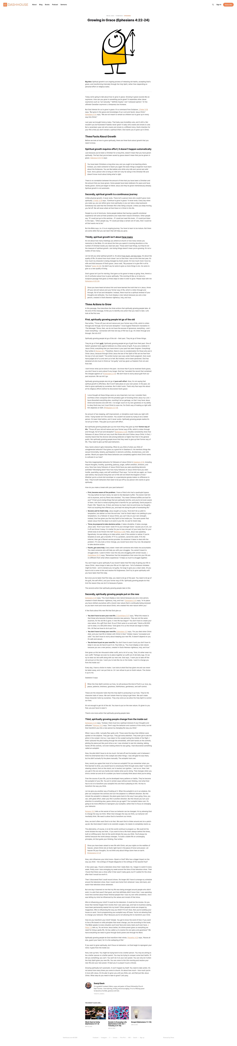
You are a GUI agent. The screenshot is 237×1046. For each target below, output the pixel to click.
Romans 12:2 (98, 725)
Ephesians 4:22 (121, 432)
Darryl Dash (99, 983)
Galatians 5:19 (138, 462)
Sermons (64, 4)
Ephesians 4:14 (90, 114)
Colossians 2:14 (109, 374)
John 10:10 (96, 266)
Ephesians (127, 15)
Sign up (142, 1037)
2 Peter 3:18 (143, 109)
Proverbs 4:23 (133, 938)
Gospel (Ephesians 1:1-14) (141, 1022)
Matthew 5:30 (119, 532)
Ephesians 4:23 (91, 723)
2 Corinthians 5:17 (122, 616)
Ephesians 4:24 (91, 598)
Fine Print (123, 1037)
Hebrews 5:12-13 (96, 158)
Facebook (95, 1037)
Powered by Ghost (168, 1037)
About (34, 4)
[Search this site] (213, 4)
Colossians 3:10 (131, 600)
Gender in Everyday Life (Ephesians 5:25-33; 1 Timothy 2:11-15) (117, 1024)
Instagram (104, 1037)
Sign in (218, 4)
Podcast (55, 4)
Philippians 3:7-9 (111, 408)
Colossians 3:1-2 (94, 853)
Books (47, 4)
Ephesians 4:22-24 (92, 281)
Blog (40, 4)
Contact (115, 1037)
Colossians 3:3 (121, 631)
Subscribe (228, 5)
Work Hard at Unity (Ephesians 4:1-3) (92, 1023)
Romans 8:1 (100, 351)
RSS (129, 1037)
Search (135, 1037)
